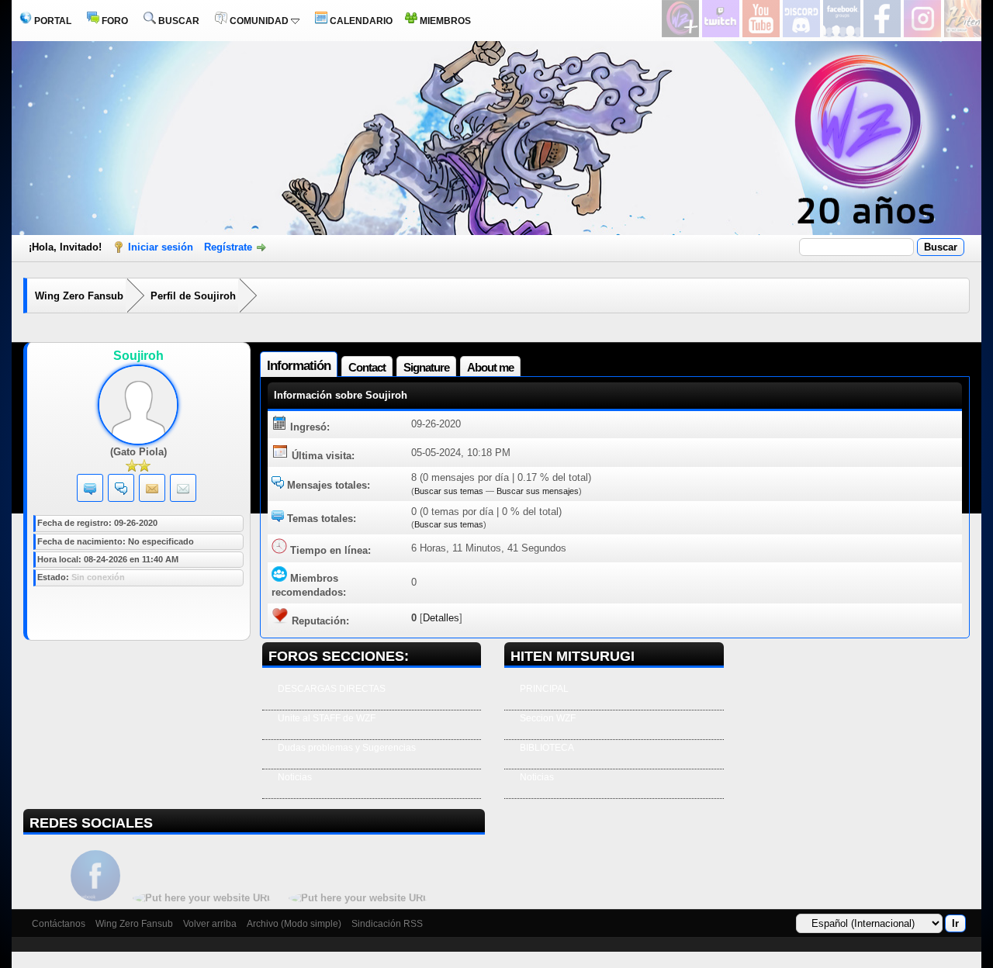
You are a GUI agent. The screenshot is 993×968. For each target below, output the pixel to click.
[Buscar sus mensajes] (121, 491)
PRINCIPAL (544, 688)
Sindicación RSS (387, 923)
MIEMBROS (444, 21)
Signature (426, 367)
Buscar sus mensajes (537, 491)
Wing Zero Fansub (79, 296)
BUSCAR (177, 21)
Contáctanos (58, 923)
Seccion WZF (548, 718)
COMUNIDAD (259, 21)
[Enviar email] (183, 491)
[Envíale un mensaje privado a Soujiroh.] (152, 491)
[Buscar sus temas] (90, 491)
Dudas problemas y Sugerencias (347, 747)
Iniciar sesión (160, 247)
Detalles (441, 618)
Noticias (295, 777)
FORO (113, 21)
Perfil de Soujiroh (193, 296)
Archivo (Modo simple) (294, 923)
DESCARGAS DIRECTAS (332, 688)
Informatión (298, 365)
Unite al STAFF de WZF (326, 718)
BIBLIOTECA (547, 747)
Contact (367, 367)
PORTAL (51, 21)
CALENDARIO (360, 21)
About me (490, 367)
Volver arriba (210, 923)
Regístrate (228, 247)
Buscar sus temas (448, 491)
